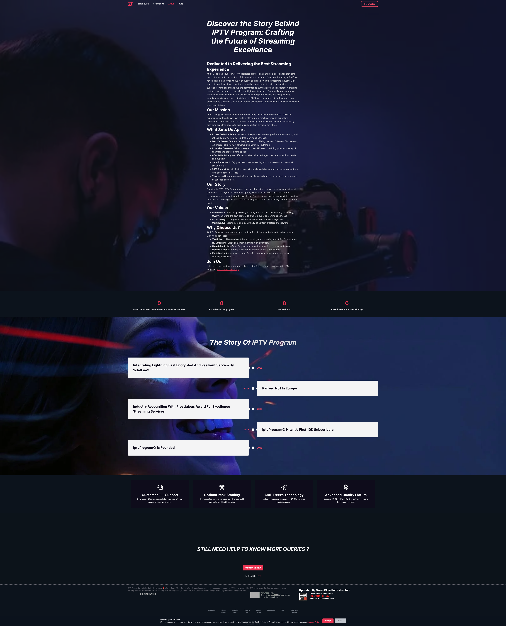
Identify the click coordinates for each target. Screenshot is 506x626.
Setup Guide (143, 4)
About (171, 4)
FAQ (259, 576)
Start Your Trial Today (228, 269)
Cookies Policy (313, 622)
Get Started (369, 4)
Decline (340, 621)
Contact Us (158, 4)
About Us (211, 610)
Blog (181, 4)
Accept (328, 621)
